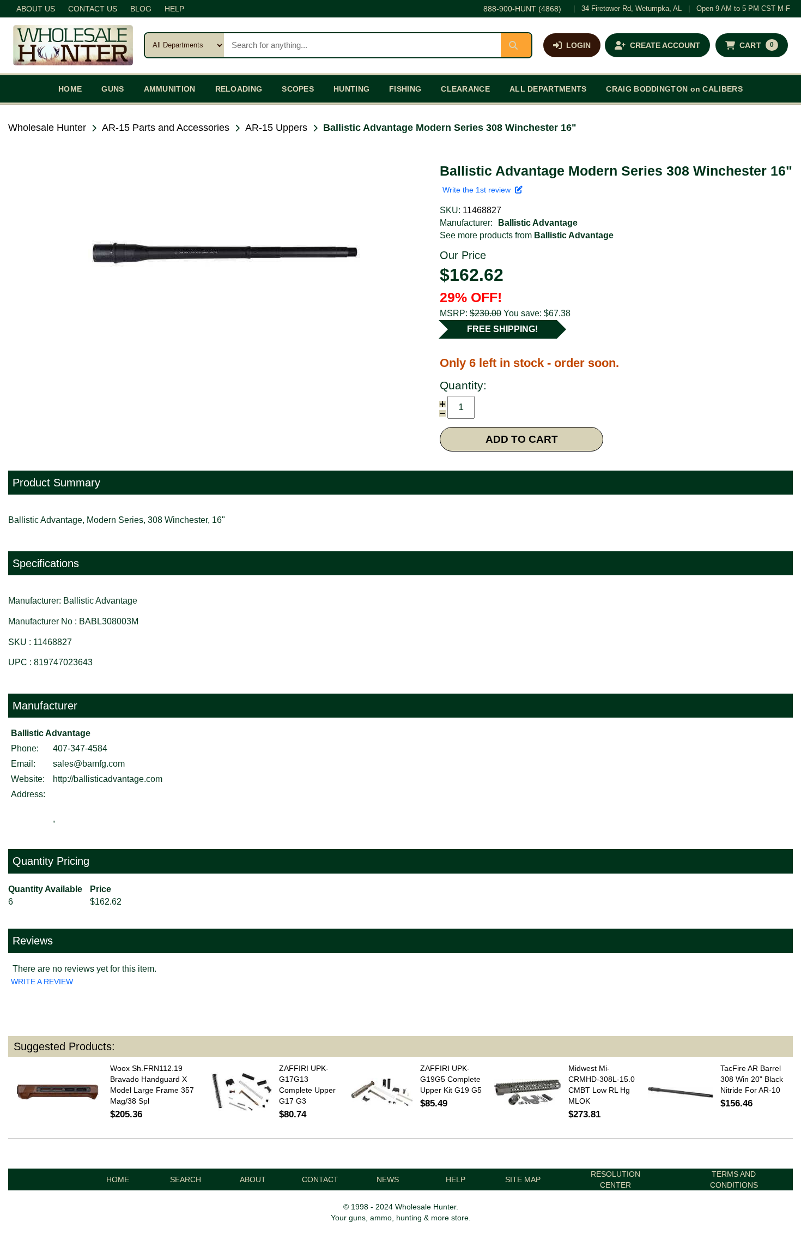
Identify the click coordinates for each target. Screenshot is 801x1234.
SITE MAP (523, 1179)
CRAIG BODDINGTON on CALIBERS (674, 89)
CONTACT (320, 1179)
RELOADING (239, 89)
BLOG (140, 8)
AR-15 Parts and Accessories (165, 127)
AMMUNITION (170, 89)
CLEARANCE (465, 89)
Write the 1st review (478, 189)
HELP (174, 8)
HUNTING (351, 89)
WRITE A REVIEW (42, 981)
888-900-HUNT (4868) (522, 8)
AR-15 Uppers (276, 127)
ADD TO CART (522, 439)
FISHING (405, 89)
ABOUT (253, 1179)
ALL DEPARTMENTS (548, 89)
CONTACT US (92, 8)
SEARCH (185, 1179)
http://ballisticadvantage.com (107, 779)
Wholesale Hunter (47, 127)
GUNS (112, 89)
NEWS (388, 1179)
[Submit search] (516, 45)
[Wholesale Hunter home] (73, 45)
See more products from (527, 235)
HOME (70, 89)
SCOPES (298, 89)
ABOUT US (35, 8)
